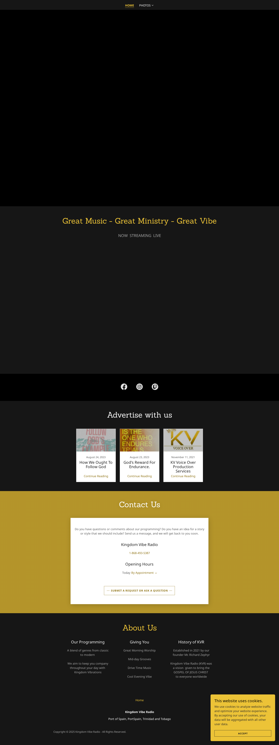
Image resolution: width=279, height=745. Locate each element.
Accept (243, 733)
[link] (124, 387)
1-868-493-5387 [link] (139, 553)
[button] (146, 5)
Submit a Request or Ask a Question (139, 590)
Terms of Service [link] (9, 607)
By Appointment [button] (142, 573)
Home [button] (139, 700)
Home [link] (129, 5)
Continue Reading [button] (96, 476)
